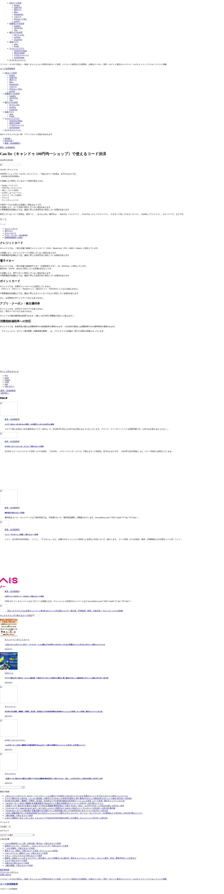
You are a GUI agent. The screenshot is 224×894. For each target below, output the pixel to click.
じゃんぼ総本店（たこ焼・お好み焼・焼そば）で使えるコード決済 (33, 843)
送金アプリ (9, 112)
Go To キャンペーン (13, 130)
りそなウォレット (16, 125)
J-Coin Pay (13, 110)
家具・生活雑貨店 (8, 391)
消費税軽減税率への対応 (14, 237)
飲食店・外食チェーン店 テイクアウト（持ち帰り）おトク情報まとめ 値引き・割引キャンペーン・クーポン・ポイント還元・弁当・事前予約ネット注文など (70, 858)
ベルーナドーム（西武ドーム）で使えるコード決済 (26, 853)
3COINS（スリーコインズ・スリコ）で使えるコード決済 (24, 446)
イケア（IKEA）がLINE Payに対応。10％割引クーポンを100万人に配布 (29, 424)
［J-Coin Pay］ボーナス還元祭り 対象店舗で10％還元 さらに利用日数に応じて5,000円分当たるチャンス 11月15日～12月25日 (56, 811)
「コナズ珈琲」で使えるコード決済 (20, 848)
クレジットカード (11, 229)
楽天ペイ (13, 80)
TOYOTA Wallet (15, 121)
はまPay (12, 107)
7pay (11, 100)
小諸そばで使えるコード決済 (17, 863)
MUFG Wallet (14, 123)
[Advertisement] (19, 350)
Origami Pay (14, 84)
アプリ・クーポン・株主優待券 (16, 235)
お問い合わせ (5, 875)
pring (11, 114)
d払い (11, 82)
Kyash (11, 116)
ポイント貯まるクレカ (9, 372)
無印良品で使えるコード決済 (14, 513)
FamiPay (12, 96)
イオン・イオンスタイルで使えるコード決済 (23, 856)
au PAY (12, 91)
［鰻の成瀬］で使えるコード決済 (19, 816)
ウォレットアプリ (12, 118)
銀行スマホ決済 (11, 102)
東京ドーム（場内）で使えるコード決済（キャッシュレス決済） (32, 851)
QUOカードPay (15, 89)
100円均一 (5, 393)
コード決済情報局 (7, 69)
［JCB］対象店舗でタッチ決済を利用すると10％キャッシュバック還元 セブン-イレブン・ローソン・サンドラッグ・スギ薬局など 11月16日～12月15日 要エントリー (73, 813)
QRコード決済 (11, 73)
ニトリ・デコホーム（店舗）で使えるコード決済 (21, 534)
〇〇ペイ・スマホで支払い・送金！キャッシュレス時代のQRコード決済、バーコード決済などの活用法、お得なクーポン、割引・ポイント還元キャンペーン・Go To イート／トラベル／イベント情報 (83, 879)
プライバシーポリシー (9, 872)
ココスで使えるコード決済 (16, 861)
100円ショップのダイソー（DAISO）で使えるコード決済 (24, 596)
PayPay (12, 75)
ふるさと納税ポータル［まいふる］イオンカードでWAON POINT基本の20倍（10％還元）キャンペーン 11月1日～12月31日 (56, 818)
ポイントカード (10, 233)
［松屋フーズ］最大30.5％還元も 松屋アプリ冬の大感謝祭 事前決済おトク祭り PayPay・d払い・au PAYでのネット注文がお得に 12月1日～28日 (54, 778)
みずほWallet (14, 128)
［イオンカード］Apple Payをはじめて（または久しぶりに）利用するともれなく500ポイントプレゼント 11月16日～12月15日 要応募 (60, 808)
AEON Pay (13, 98)
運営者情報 (4, 870)
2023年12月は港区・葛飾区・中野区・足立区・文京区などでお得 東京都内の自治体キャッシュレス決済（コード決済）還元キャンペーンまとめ (53, 711)
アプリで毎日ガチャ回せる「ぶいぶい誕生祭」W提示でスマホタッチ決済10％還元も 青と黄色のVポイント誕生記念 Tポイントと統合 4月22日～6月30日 (56, 678)
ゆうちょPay (14, 105)
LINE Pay (13, 77)
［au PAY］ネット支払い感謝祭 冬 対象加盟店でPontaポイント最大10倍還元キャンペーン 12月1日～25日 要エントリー (45, 745)
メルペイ (13, 87)
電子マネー (9, 231)
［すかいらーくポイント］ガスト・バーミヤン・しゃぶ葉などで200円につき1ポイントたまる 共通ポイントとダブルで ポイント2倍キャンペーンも (55, 644)
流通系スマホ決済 (12, 94)
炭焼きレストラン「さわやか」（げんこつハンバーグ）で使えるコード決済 (36, 846)
